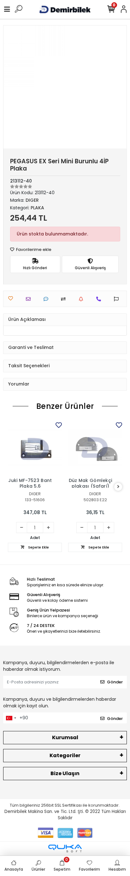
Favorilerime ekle (33, 249)
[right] (118, 487)
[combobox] (10, 718)
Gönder (115, 682)
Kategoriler (65, 755)
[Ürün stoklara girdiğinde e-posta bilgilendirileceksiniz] (82, 299)
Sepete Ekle (38, 547)
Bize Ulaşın (65, 773)
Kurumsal (65, 737)
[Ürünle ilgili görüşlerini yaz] (47, 299)
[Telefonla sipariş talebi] (100, 299)
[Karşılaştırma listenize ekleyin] (64, 299)
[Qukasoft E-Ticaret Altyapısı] (65, 848)
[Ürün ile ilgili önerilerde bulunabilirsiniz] (117, 299)
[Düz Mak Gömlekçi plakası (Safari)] (95, 447)
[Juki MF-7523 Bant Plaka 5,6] (35, 447)
